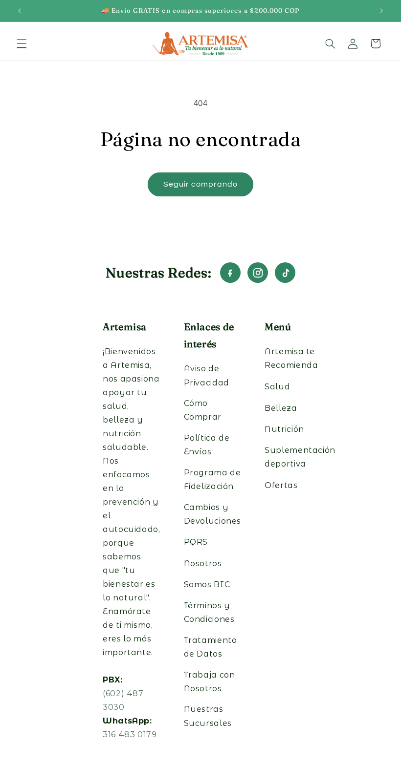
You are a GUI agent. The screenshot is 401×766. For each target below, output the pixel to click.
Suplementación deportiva (300, 457)
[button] (21, 43)
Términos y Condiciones (209, 612)
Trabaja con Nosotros (209, 681)
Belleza (281, 408)
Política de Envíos (207, 444)
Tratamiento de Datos (210, 647)
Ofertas (281, 485)
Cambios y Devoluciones (213, 514)
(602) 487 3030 (123, 700)
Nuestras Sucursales (208, 715)
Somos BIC (207, 584)
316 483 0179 (130, 734)
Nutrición (284, 429)
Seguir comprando (200, 184)
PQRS (196, 542)
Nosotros (203, 563)
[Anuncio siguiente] (381, 10)
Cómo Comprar (203, 410)
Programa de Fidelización (212, 479)
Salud (277, 386)
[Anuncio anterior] (19, 10)
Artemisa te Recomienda (291, 358)
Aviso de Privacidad (206, 375)
